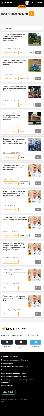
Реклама (24, 360)
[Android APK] (8, 392)
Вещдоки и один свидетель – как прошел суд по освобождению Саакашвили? (14, 141)
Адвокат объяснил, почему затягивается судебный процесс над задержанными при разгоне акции (14, 247)
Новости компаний (8, 370)
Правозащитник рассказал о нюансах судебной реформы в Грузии (15, 298)
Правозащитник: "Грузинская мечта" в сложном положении (15, 218)
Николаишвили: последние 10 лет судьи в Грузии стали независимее (15, 167)
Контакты (14, 356)
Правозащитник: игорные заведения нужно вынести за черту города (14, 272)
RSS (26, 366)
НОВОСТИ (5, 335)
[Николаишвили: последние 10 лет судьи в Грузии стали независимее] (34, 170)
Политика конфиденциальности (13, 373)
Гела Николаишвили (14, 13)
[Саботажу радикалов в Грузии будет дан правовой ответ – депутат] (34, 65)
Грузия (22, 78)
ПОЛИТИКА (24, 52)
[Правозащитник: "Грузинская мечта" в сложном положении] (34, 222)
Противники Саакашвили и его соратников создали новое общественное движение (13, 116)
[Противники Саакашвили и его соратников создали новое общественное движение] (34, 118)
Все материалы (31, 335)
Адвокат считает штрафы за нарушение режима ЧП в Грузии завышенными (14, 193)
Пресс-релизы (7, 363)
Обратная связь (7, 385)
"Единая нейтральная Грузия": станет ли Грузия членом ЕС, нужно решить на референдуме (14, 37)
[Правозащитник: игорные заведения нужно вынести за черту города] (34, 275)
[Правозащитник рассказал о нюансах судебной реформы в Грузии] (34, 301)
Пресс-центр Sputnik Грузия (12, 366)
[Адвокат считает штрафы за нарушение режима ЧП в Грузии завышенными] (34, 196)
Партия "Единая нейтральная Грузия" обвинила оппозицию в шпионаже (14, 89)
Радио (22, 183)
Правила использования (10, 360)
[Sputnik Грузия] (7, 4)
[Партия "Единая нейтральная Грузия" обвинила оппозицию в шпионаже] (34, 92)
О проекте (5, 356)
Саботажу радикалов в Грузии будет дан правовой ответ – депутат (14, 62)
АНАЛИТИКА (17, 335)
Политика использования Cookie (14, 376)
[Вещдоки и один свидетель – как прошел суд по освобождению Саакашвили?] (34, 144)
